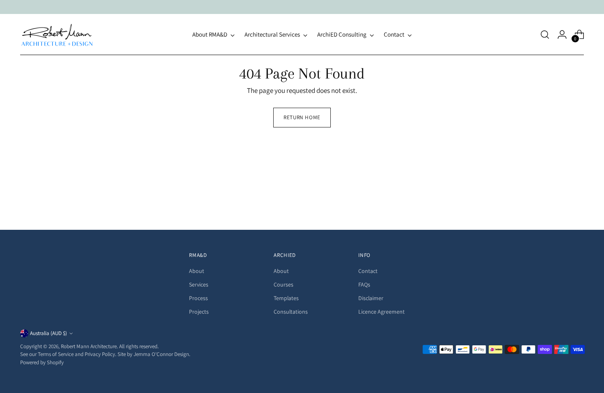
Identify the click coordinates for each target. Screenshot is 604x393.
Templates (286, 298)
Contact (368, 271)
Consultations (291, 311)
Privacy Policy (100, 354)
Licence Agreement (381, 311)
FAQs (364, 284)
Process (198, 298)
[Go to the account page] (562, 34)
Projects (199, 311)
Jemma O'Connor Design (161, 354)
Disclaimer (370, 298)
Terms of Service (56, 354)
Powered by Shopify (42, 362)
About (196, 271)
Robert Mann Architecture (89, 346)
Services (198, 284)
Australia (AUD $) (48, 333)
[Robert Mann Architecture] (57, 34)
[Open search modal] (545, 34)
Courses (283, 284)
